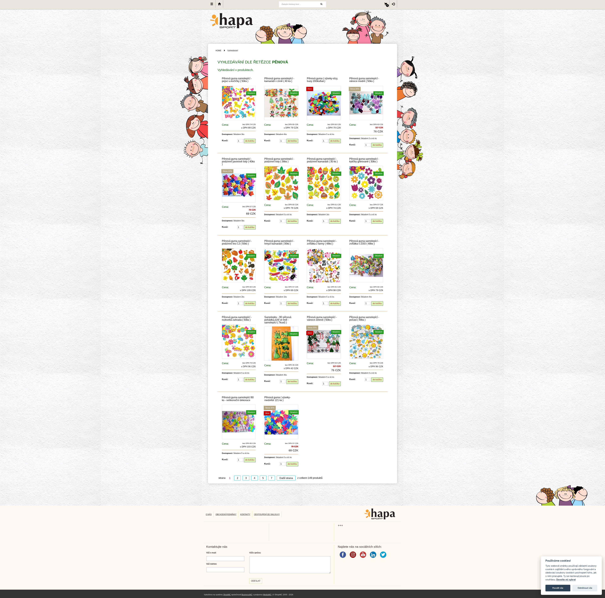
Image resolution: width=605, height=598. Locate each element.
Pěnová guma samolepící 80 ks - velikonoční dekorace (238, 398)
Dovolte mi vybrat (566, 579)
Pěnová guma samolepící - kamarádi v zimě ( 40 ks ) (279, 79)
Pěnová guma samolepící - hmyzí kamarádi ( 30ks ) (279, 242)
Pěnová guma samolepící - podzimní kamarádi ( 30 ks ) (322, 160)
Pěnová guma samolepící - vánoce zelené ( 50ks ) (322, 318)
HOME (218, 51)
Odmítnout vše (585, 588)
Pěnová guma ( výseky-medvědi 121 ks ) (277, 398)
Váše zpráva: (255, 553)
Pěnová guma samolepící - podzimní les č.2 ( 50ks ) (237, 242)
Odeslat (255, 581)
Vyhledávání (232, 51)
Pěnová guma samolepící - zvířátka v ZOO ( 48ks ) (364, 242)
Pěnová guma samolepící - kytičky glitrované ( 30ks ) (364, 160)
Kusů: (225, 140)
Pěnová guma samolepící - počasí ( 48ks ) (364, 318)
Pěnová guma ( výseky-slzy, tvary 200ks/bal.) (322, 79)
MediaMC (267, 595)
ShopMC (227, 595)
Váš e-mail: (211, 553)
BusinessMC (247, 595)
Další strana (286, 478)
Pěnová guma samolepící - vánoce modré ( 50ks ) (364, 79)
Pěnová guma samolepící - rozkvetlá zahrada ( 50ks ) (237, 318)
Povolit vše (557, 588)
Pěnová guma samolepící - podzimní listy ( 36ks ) (279, 160)
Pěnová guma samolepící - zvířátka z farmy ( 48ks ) (322, 242)
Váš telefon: (211, 564)
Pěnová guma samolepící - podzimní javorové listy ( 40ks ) (238, 162)
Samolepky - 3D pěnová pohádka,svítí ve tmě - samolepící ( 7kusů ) (277, 320)
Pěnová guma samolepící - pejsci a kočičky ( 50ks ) (237, 79)
